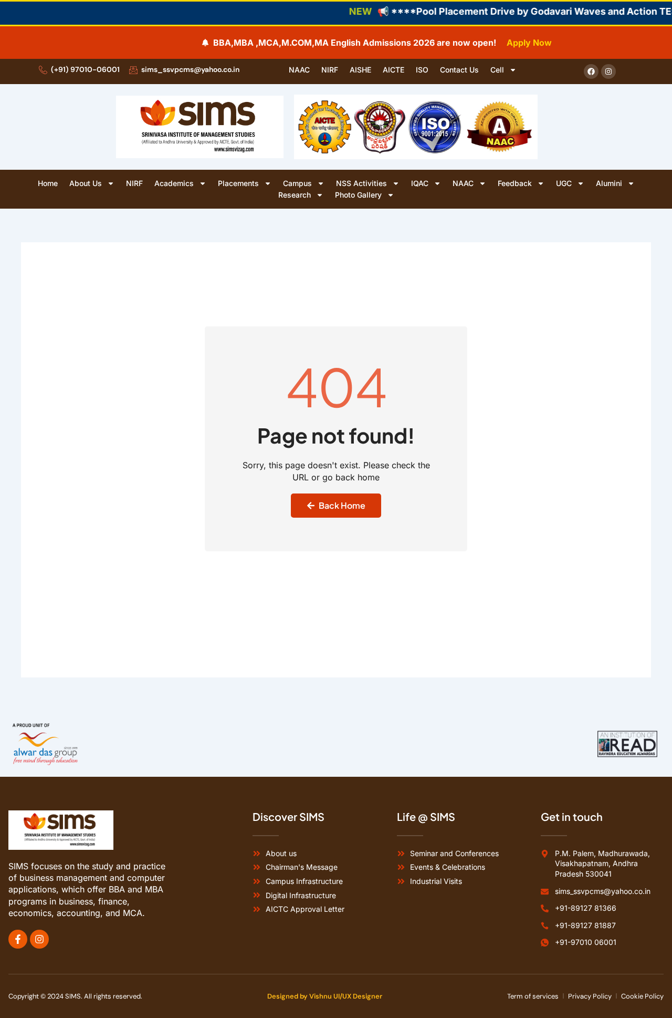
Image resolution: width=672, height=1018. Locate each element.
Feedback (515, 183)
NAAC (299, 69)
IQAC (419, 183)
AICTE (393, 69)
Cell (497, 69)
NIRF (329, 69)
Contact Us (459, 69)
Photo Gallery (358, 194)
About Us (85, 183)
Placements (238, 183)
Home (48, 183)
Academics (174, 183)
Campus (297, 183)
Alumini (609, 183)
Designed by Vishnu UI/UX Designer (324, 996)
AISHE (360, 69)
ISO (422, 69)
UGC (564, 183)
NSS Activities (361, 183)
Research (294, 194)
